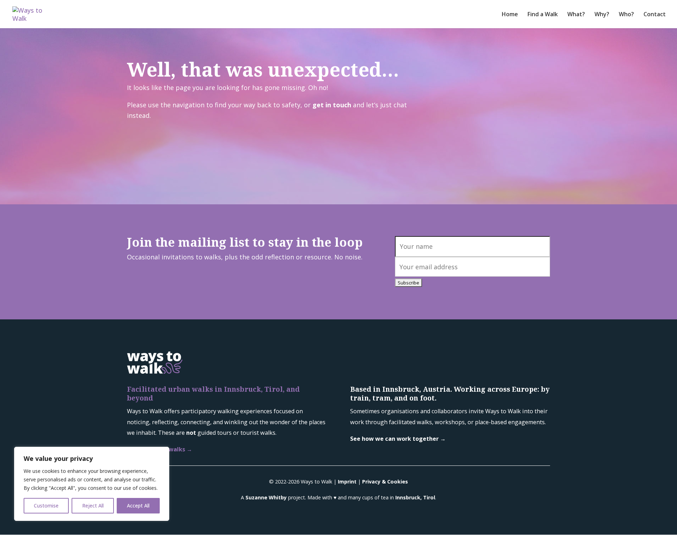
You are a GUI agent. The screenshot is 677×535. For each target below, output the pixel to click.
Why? (601, 15)
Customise (46, 505)
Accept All (138, 505)
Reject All (93, 505)
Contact (655, 15)
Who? (626, 15)
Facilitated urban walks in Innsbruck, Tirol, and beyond (213, 393)
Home (510, 15)
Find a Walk (542, 15)
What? (576, 15)
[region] (91, 484)
